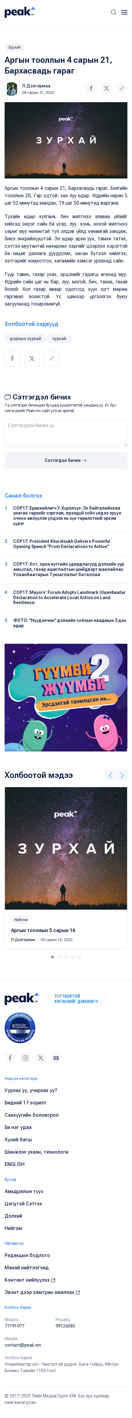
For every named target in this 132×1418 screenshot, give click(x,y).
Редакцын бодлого (27, 1255)
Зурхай (14, 47)
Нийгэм (21, 920)
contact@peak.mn (23, 1345)
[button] (114, 12)
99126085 (65, 1326)
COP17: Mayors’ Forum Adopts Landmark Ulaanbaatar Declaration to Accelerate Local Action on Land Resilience (69, 597)
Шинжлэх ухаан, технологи (36, 1152)
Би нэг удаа (18, 1127)
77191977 (14, 1326)
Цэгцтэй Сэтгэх (23, 1204)
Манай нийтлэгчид (27, 1268)
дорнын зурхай (25, 338)
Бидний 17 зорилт (26, 1103)
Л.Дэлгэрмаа (36, 85)
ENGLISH (15, 1164)
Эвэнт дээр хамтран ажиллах (40, 1292)
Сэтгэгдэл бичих (63, 460)
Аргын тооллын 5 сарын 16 (43, 930)
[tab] (52, 957)
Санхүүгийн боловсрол (32, 1115)
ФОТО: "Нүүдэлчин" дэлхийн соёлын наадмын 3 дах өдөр (69, 623)
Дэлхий (13, 1216)
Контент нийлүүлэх (28, 1280)
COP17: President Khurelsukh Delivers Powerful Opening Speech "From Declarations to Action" (61, 544)
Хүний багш (18, 1140)
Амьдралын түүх (24, 1191)
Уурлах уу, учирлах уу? (31, 1090)
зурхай (59, 338)
